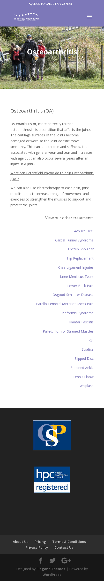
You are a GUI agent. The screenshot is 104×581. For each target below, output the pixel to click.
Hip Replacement (80, 258)
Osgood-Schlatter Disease (73, 294)
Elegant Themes (51, 569)
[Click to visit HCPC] (52, 480)
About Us (20, 541)
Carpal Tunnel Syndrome (74, 240)
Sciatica (88, 349)
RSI (91, 340)
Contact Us (63, 547)
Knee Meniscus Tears (77, 276)
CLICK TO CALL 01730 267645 (52, 4)
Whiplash (87, 385)
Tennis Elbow (83, 376)
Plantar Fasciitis (81, 322)
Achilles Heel (84, 231)
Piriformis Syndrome (78, 313)
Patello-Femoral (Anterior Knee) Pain (65, 303)
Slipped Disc (84, 358)
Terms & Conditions (69, 541)
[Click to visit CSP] (52, 436)
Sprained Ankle (82, 367)
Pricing (40, 541)
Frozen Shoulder (81, 249)
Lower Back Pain (80, 285)
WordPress (52, 574)
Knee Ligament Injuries (76, 267)
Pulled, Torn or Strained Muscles (68, 331)
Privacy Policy (37, 547)
